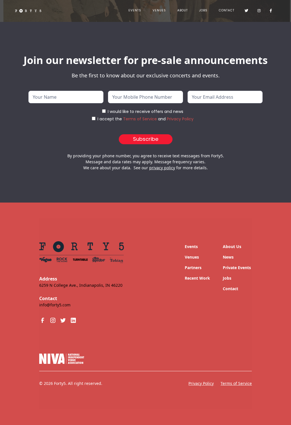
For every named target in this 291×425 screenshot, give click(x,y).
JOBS (203, 10)
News (228, 257)
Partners (193, 267)
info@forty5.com (54, 305)
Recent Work (197, 278)
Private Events (237, 267)
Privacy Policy (180, 119)
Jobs (227, 278)
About (182, 10)
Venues (159, 10)
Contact (226, 10)
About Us (232, 246)
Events (134, 10)
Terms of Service (140, 119)
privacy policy (162, 167)
